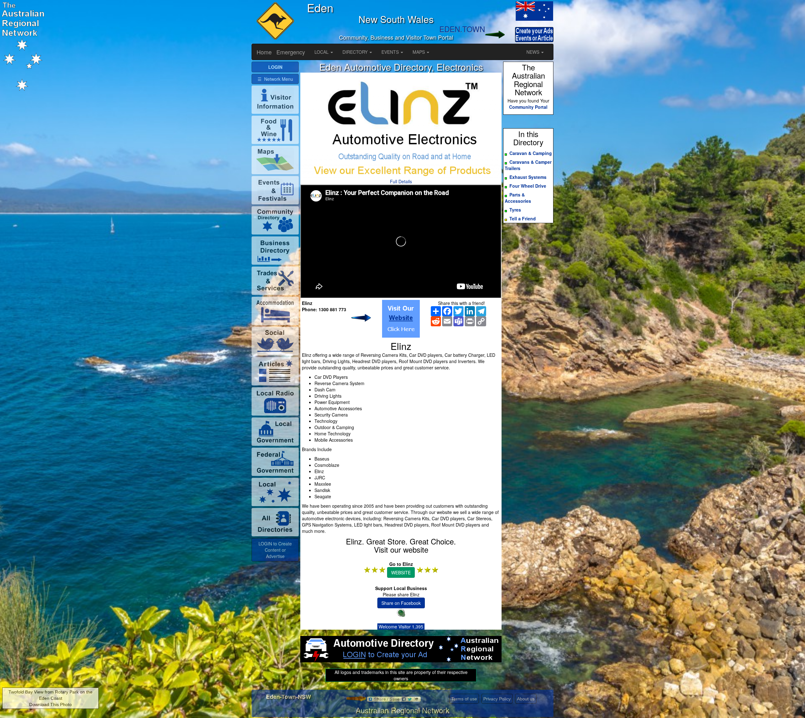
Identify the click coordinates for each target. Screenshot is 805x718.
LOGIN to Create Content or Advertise (275, 549)
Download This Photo (50, 704)
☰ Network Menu (275, 79)
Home (264, 52)
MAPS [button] (419, 52)
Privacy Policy (497, 698)
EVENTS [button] (390, 52)
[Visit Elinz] (401, 319)
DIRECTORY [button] (355, 52)
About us (526, 698)
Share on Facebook (401, 603)
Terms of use (464, 698)
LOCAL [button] (322, 52)
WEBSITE (401, 572)
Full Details (401, 181)
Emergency (290, 52)
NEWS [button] (533, 52)
